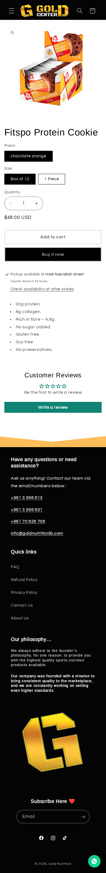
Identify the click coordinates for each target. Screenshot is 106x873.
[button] (11, 11)
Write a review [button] (53, 407)
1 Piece (51, 179)
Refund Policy (24, 580)
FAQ (15, 567)
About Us (20, 618)
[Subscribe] (83, 816)
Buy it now (53, 254)
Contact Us (22, 605)
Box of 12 (20, 179)
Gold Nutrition (60, 863)
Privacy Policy (24, 593)
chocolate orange (28, 156)
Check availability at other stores (42, 289)
